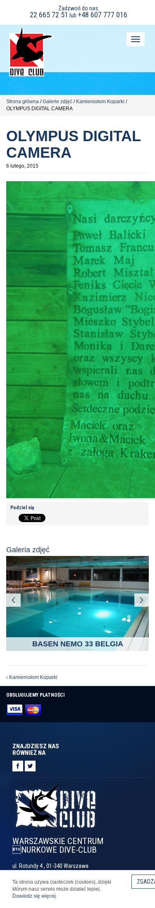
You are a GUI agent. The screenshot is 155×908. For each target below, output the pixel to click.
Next (141, 600)
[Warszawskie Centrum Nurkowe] (31, 51)
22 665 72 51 (49, 14)
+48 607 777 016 (102, 14)
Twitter (30, 766)
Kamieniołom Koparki (100, 101)
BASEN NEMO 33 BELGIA (77, 644)
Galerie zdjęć (57, 101)
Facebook (17, 766)
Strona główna (22, 101)
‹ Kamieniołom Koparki (31, 677)
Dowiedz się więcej (34, 896)
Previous (13, 600)
